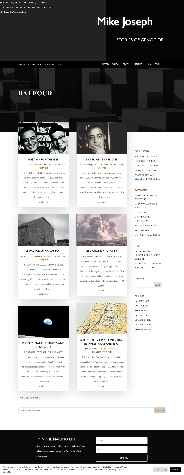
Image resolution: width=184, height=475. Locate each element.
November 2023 (143, 310)
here (59, 64)
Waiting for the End (43, 160)
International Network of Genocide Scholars (147, 255)
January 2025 (142, 301)
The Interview (55, 352)
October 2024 (142, 305)
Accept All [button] (175, 469)
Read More (7, 472)
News (126, 64)
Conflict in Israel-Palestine (49, 165)
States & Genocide (113, 256)
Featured (43, 168)
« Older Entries (29, 397)
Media (138, 64)
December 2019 (143, 320)
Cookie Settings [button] (161, 469)
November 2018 (143, 329)
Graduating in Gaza (101, 251)
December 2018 (143, 324)
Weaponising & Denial (147, 235)
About (116, 64)
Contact (153, 64)
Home (105, 64)
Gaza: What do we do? (43, 251)
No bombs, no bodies (101, 160)
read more (43, 201)
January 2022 (142, 315)
